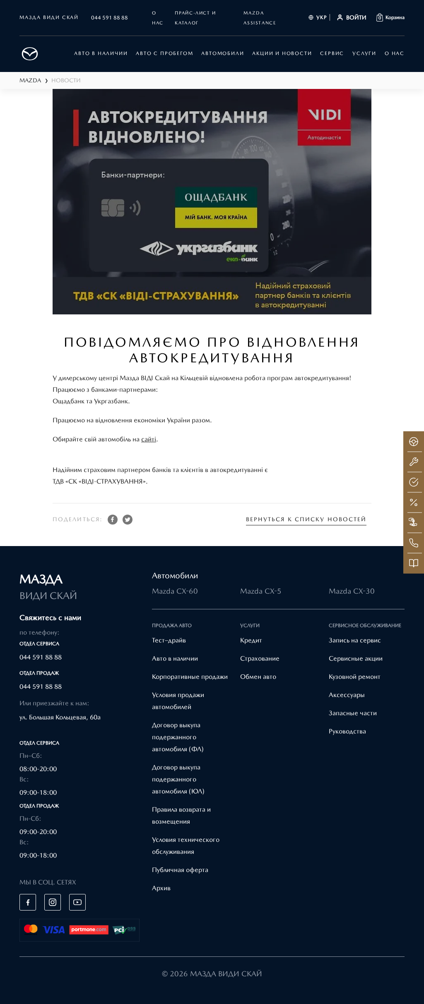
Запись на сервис (355, 640)
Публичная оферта (180, 870)
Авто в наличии (175, 658)
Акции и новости (282, 53)
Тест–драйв (169, 640)
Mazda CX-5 (261, 591)
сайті (148, 439)
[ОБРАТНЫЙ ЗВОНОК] (413, 542)
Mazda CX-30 (352, 591)
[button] (390, 17)
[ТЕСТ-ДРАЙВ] (413, 441)
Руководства (347, 731)
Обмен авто (258, 677)
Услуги (364, 53)
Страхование (259, 658)
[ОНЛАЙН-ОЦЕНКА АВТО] (413, 482)
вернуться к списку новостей (306, 519)
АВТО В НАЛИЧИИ (101, 53)
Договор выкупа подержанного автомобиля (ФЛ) (178, 737)
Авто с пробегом (164, 53)
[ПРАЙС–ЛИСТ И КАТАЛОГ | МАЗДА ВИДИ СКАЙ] (413, 563)
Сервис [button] (332, 53)
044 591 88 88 (109, 17)
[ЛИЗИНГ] (413, 522)
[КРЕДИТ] (413, 502)
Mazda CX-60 (175, 591)
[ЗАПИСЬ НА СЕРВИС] (413, 461)
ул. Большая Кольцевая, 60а (60, 717)
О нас (395, 53)
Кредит (251, 640)
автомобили (222, 53)
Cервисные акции (356, 658)
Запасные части (353, 713)
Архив (161, 888)
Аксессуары (347, 695)
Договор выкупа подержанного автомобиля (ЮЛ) (178, 779)
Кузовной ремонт (355, 677)
